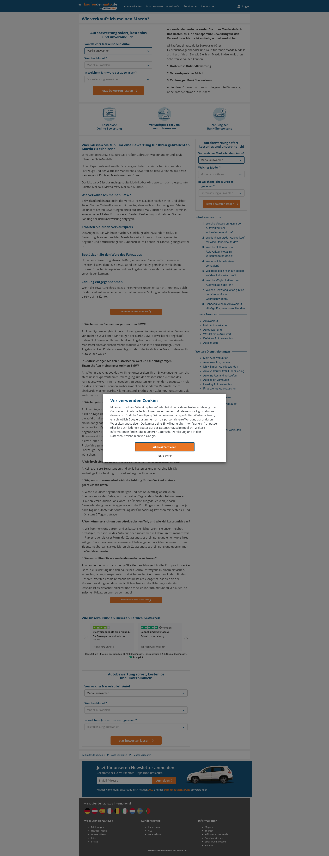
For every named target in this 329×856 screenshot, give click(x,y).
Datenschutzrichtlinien (125, 436)
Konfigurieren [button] (164, 455)
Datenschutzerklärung (171, 432)
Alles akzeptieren (164, 447)
